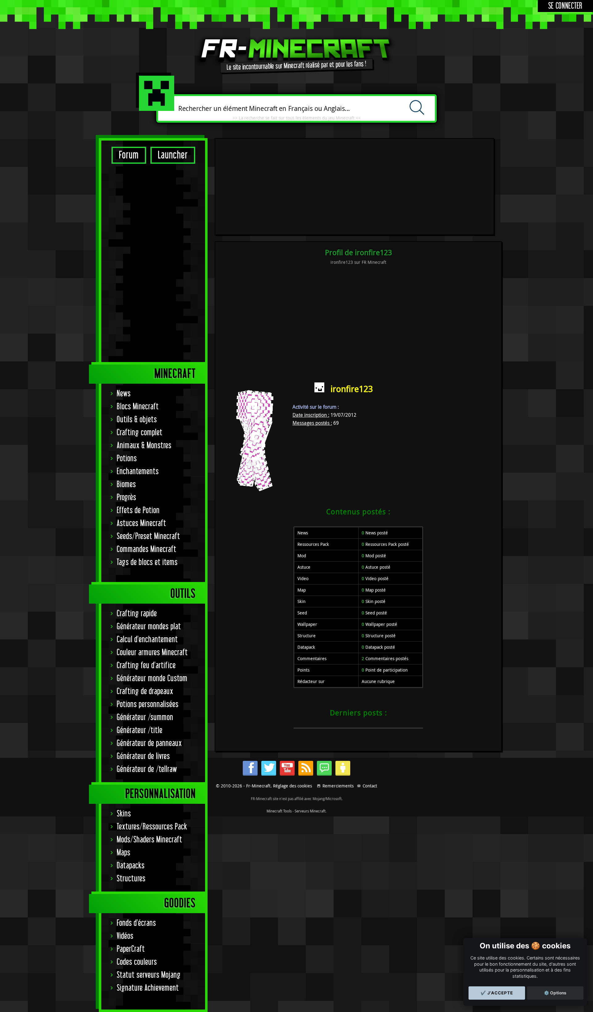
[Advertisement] (153, 262)
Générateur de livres (143, 756)
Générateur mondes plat (149, 626)
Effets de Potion (138, 510)
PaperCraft (131, 949)
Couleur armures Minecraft (152, 652)
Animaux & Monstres (144, 445)
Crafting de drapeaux (145, 691)
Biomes (126, 484)
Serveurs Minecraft (310, 810)
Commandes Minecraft (146, 549)
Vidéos (125, 936)
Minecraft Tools (279, 810)
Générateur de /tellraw (147, 769)
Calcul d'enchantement (147, 639)
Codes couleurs (137, 962)
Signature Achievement (148, 988)
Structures (131, 878)
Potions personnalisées (148, 704)
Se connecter (565, 6)
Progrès (126, 497)
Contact (370, 786)
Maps (123, 852)
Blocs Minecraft (138, 406)
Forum (129, 155)
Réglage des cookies (292, 786)
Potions (127, 458)
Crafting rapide (137, 613)
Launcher (173, 155)
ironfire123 (351, 388)
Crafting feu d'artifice (146, 665)
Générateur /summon (145, 717)
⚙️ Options (555, 992)
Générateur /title (139, 730)
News (124, 393)
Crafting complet (139, 432)
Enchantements (138, 471)
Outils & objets (137, 419)
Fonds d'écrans (136, 923)
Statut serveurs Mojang (149, 975)
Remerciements (338, 786)
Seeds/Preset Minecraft (148, 536)
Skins (124, 813)
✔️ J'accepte (497, 992)
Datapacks (131, 865)
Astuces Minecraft (141, 523)
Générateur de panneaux (149, 743)
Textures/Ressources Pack (152, 826)
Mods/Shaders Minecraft (149, 839)
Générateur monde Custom (152, 678)
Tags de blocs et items (147, 562)
